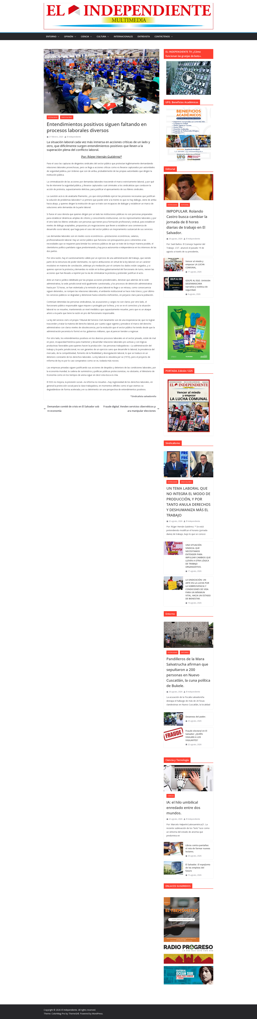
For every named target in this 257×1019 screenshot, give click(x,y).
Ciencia (85, 36)
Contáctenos (162, 36)
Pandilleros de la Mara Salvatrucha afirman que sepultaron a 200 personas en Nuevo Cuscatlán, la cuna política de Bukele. (188, 672)
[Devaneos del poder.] (173, 719)
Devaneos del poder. (195, 716)
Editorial (185, 205)
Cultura (101, 36)
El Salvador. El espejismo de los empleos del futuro (197, 867)
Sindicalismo (66, 117)
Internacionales (123, 36)
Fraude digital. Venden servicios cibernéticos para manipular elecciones (129, 408)
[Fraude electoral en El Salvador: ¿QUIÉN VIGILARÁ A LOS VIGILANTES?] (173, 737)
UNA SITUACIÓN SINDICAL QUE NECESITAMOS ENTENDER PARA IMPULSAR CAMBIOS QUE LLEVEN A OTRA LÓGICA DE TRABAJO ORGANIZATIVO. (198, 555)
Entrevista (144, 36)
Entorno (51, 36)
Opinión (68, 36)
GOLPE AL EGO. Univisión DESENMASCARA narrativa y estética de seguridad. (197, 285)
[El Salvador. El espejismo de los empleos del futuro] (173, 870)
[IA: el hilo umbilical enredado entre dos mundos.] (188, 778)
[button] (57, 36)
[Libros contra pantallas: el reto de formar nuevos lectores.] (173, 850)
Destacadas (52, 117)
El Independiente (74, 136)
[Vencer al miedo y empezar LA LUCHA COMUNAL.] (173, 266)
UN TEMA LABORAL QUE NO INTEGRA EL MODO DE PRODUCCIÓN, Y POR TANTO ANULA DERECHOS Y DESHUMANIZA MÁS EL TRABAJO (188, 502)
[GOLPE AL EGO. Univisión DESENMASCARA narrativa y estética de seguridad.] (173, 287)
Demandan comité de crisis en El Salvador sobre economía (73, 408)
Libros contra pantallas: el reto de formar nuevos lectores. (197, 848)
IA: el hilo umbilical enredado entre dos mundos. (183, 807)
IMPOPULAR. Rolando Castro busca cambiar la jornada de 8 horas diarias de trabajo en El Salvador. (186, 222)
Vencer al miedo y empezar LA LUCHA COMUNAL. (194, 264)
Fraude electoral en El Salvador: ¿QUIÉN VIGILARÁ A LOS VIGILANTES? (196, 735)
